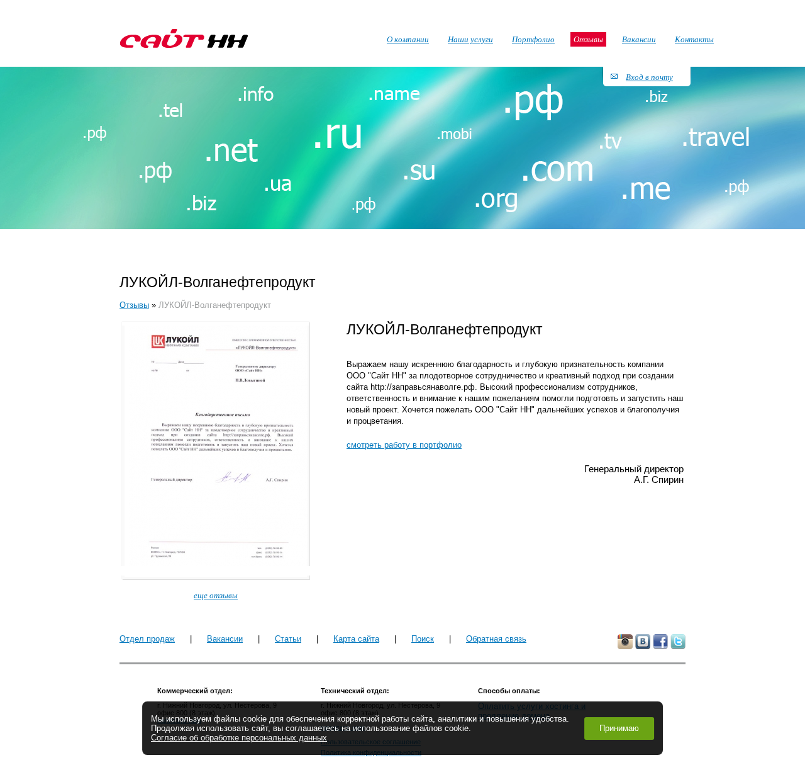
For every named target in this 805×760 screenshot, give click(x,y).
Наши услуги (470, 39)
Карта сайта (356, 639)
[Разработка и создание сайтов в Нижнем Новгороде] (183, 38)
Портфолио (533, 39)
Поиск (422, 639)
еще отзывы (216, 595)
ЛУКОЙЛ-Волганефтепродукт (214, 305)
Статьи (288, 639)
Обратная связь (496, 639)
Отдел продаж (147, 639)
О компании (408, 39)
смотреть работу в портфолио (404, 445)
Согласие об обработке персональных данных (239, 737)
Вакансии (225, 639)
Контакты (694, 39)
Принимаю (619, 728)
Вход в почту (649, 76)
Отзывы (134, 305)
